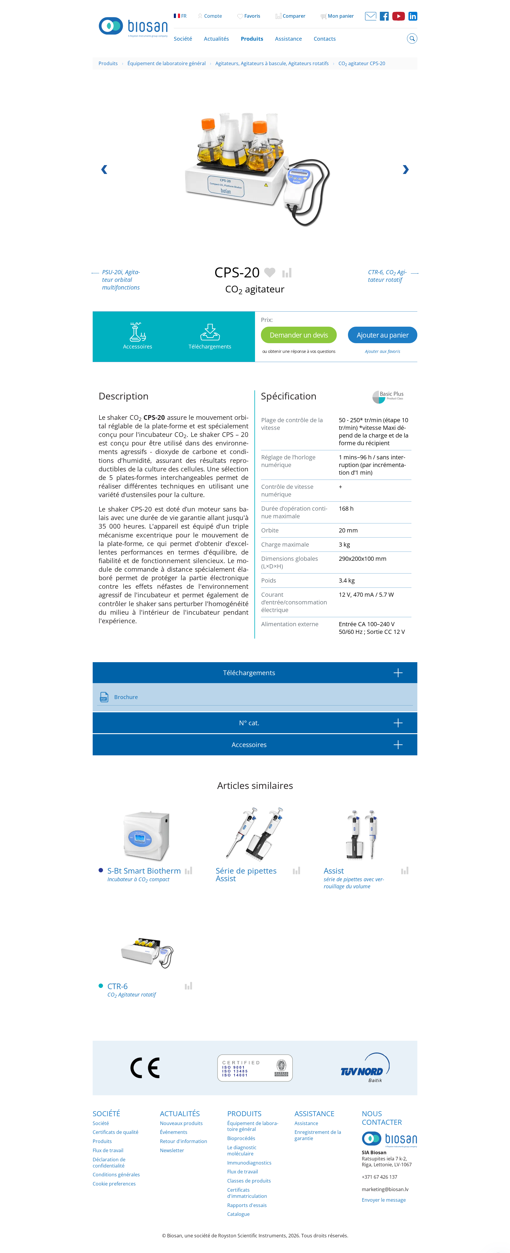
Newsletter (172, 1150)
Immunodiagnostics (249, 1163)
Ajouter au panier (382, 335)
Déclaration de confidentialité (109, 1163)
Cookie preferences (114, 1184)
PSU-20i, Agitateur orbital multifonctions (121, 279)
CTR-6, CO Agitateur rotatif (387, 276)
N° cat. (249, 722)
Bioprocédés (241, 1138)
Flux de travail (108, 1150)
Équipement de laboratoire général (252, 1126)
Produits (252, 38)
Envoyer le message (384, 1200)
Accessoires (249, 744)
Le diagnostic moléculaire (241, 1151)
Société (183, 38)
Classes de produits (249, 1181)
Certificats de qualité (115, 1132)
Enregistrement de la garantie (318, 1135)
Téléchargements (249, 672)
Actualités (216, 38)
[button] (404, 169)
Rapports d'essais (247, 1205)
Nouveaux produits (181, 1123)
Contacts (325, 38)
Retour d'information (183, 1141)
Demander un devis (299, 335)
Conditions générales (116, 1175)
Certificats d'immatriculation (247, 1193)
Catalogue (238, 1214)
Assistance (288, 38)
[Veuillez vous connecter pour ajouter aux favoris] (269, 272)
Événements (173, 1132)
